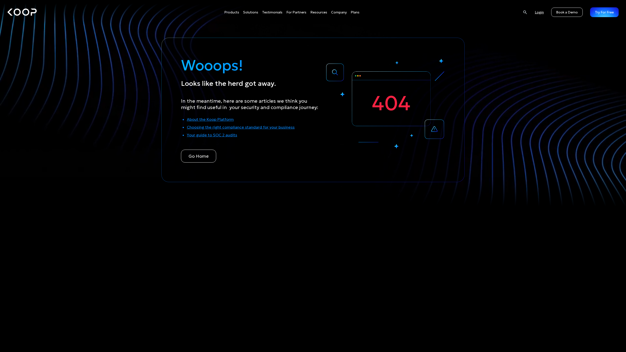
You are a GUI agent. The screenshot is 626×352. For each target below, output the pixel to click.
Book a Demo (567, 12)
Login (539, 12)
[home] (22, 12)
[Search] (525, 12)
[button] (231, 12)
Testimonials (272, 12)
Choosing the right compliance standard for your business (241, 127)
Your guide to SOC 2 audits (212, 134)
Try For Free (604, 12)
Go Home (199, 156)
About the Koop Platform (210, 119)
